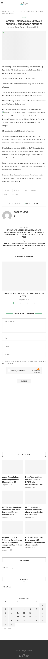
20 (30, 617)
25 (18, 621)
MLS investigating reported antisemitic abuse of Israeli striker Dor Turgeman (34, 511)
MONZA (16, 190)
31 (11, 624)
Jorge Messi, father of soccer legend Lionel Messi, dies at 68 (11, 479)
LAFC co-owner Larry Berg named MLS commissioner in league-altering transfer (35, 541)
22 (42, 617)
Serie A (13, 11)
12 (24, 613)
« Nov (4, 629)
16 (5, 617)
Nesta (25, 190)
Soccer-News (19, 27)
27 (30, 621)
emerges (7, 190)
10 (11, 613)
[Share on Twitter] (32, 203)
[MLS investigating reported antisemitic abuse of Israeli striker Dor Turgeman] (35, 497)
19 (24, 617)
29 (42, 621)
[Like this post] (27, 203)
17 (11, 617)
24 (11, 621)
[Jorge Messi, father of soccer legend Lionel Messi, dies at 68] (12, 467)
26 (24, 621)
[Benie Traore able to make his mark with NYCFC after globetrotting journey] (35, 467)
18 (18, 617)
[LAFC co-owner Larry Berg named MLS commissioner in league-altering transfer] (35, 527)
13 (30, 613)
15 (42, 613)
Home (4, 11)
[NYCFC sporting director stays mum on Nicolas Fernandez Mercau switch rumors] (12, 497)
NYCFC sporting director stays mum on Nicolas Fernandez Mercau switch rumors (12, 511)
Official (33, 190)
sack (5, 194)
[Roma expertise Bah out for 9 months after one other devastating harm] (24, 276)
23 (5, 621)
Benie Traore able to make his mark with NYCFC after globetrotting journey (34, 480)
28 (36, 621)
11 (18, 613)
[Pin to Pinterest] (34, 203)
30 (5, 624)
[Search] (46, 3)
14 (36, 613)
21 (36, 617)
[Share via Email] (37, 203)
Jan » (9, 629)
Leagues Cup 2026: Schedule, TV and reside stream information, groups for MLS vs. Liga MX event (12, 542)
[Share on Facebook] (29, 203)
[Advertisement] (24, 421)
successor (14, 194)
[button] (4, 282)
